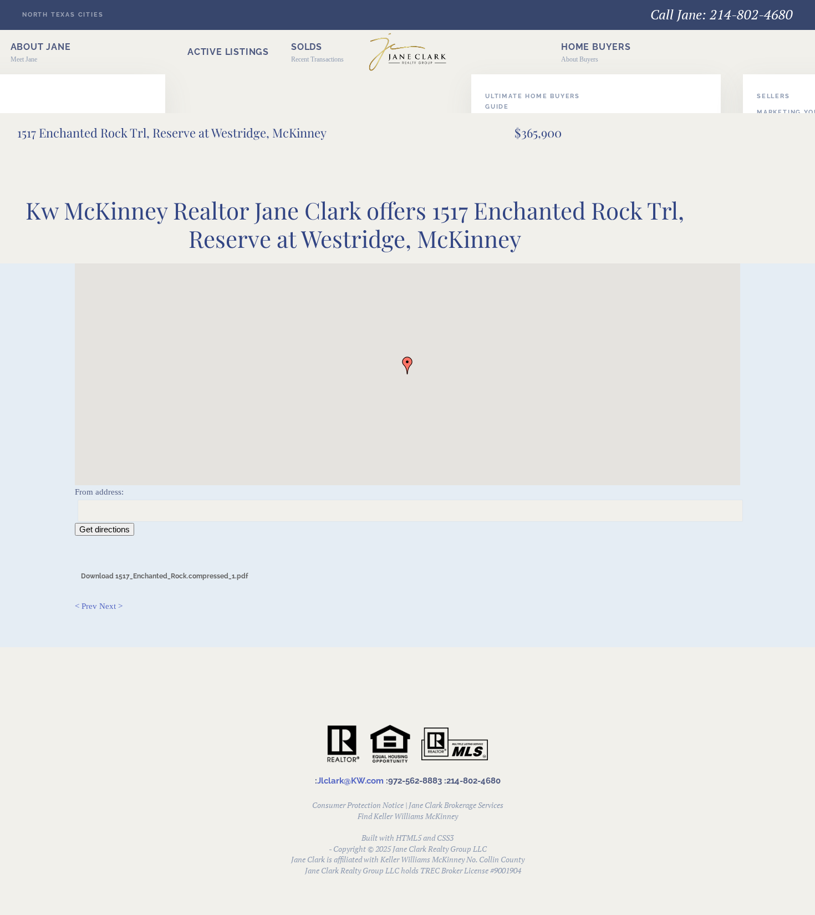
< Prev (86, 606)
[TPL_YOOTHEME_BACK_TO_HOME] (407, 52)
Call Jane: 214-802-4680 (721, 14)
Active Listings (228, 52)
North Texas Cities (62, 14)
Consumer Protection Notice (358, 805)
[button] (596, 52)
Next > (111, 606)
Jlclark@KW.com (350, 781)
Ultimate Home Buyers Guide (532, 101)
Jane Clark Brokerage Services (456, 805)
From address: (99, 491)
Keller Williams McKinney (416, 816)
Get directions (104, 529)
